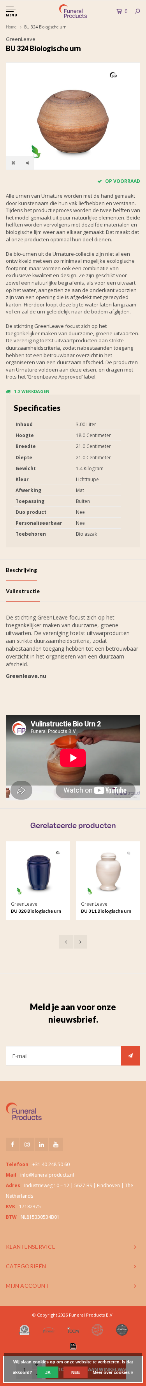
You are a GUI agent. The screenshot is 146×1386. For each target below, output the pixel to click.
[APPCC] (122, 1330)
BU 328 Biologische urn (36, 911)
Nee (75, 1372)
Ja (48, 1372)
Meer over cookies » (113, 1372)
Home (11, 27)
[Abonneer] (130, 1056)
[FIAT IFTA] (97, 1330)
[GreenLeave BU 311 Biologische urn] (108, 873)
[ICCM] (73, 1329)
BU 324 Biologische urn (45, 27)
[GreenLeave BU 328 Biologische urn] (38, 873)
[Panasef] (49, 1330)
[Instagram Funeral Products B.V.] (27, 1144)
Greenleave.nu (26, 676)
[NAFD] (24, 1330)
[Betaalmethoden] (73, 1346)
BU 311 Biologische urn (106, 911)
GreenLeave (20, 38)
